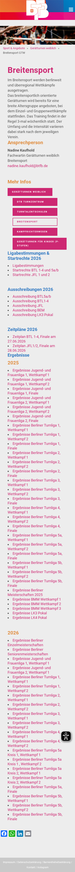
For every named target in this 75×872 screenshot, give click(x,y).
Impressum (9, 862)
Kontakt (31, 867)
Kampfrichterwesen (32, 231)
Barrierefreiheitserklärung (56, 862)
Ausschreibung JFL (28, 305)
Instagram (43, 867)
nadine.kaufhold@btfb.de (28, 166)
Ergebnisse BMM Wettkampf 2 (37, 604)
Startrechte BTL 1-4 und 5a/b (36, 270)
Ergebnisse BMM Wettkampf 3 (37, 608)
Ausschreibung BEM (29, 310)
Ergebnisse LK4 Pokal (30, 618)
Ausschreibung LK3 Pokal (33, 315)
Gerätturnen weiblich (43, 48)
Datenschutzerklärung (29, 862)
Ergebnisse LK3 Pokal (30, 613)
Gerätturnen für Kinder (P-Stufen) (38, 243)
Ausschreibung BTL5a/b (32, 296)
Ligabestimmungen (28, 265)
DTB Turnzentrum (30, 202)
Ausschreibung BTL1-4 (31, 301)
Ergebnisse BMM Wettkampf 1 (37, 599)
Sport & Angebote (14, 48)
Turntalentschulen (32, 211)
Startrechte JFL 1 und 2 (31, 275)
